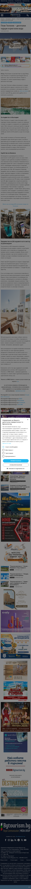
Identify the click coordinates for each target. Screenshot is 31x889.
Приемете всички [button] (15, 460)
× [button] (27, 419)
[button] (15, 468)
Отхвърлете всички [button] (16, 465)
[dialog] (15, 444)
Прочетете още (6, 443)
